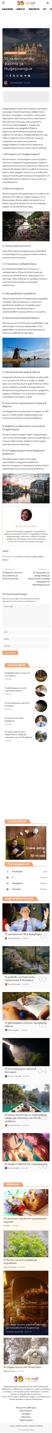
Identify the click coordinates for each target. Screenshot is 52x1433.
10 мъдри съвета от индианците (26, 1164)
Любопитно (11, 53)
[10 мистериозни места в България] (41, 706)
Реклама (26, 1417)
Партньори (26, 1420)
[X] (26, 877)
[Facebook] (26, 871)
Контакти (26, 1411)
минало (27, 556)
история (19, 556)
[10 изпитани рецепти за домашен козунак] (26, 1202)
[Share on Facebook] (10, 76)
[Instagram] (26, 883)
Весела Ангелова (14, 938)
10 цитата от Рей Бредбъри (23, 934)
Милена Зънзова (13, 1168)
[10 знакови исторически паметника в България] (26, 960)
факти (5, 560)
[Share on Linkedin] (21, 76)
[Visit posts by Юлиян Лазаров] (6, 1030)
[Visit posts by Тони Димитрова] (6, 984)
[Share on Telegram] (25, 76)
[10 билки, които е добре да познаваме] (26, 1244)
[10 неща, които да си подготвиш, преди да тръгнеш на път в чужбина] (41, 736)
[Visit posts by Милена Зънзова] (6, 1168)
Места (22, 53)
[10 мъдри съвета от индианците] (26, 1147)
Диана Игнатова (16, 83)
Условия (26, 1414)
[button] (4, 3)
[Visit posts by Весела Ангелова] (6, 938)
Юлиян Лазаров (13, 1030)
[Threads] (26, 889)
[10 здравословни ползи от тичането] (41, 676)
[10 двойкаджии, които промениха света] (41, 691)
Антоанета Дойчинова (14, 1332)
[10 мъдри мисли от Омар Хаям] (26, 1351)
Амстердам (20, 125)
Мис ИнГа (7, 1226)
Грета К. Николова (14, 1076)
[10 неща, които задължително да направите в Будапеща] (26, 1303)
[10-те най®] (26, 3)
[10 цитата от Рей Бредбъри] (41, 721)
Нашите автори (26, 1407)
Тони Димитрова (14, 984)
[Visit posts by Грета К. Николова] (6, 1076)
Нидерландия (37, 556)
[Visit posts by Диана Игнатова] (6, 82)
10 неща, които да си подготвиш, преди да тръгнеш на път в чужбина (18, 734)
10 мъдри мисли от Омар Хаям (22, 1367)
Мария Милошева (10, 1267)
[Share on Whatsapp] (17, 76)
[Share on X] (14, 76)
